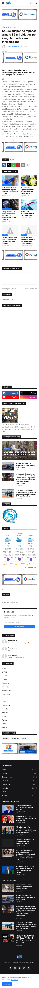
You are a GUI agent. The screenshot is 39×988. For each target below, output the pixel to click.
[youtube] (19, 968)
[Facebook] (4, 165)
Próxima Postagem (29, 289)
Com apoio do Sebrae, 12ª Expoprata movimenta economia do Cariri (25, 841)
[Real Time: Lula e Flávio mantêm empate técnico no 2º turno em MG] (8, 819)
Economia (5, 683)
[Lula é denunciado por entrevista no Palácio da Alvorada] (8, 809)
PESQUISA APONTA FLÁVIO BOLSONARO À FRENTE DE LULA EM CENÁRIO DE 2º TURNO (25, 869)
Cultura (4, 679)
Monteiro (5, 709)
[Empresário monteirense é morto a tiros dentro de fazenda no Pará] (8, 888)
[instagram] (24, 968)
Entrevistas (6, 694)
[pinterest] (28, 968)
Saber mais (14, 980)
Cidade (4, 676)
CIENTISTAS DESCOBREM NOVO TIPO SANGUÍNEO (27, 213)
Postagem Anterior (9, 289)
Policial (4, 716)
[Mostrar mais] (27, 165)
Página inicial (6, 27)
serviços (21, 99)
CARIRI (4, 672)
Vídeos (4, 727)
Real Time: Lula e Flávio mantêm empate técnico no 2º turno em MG (26, 818)
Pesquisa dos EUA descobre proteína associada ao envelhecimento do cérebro (9, 215)
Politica (4, 720)
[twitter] (15, 968)
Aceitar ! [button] (7, 984)
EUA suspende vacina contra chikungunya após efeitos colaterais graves (10, 190)
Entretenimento (7, 690)
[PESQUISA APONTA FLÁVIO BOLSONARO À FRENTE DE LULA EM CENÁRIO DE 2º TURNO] (8, 870)
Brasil (4, 668)
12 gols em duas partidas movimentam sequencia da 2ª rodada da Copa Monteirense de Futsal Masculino (26, 493)
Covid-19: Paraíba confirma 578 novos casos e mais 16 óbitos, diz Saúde (28, 240)
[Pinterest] (18, 165)
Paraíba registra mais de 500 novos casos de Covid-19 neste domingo (9, 240)
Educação (5, 687)
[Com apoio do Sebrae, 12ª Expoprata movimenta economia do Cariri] (8, 843)
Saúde (15, 27)
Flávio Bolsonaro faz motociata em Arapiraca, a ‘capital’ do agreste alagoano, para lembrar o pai (26, 830)
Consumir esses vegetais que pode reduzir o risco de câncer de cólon (27, 190)
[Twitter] (9, 165)
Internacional (6, 705)
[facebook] (10, 968)
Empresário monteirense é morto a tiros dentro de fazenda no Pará (25, 886)
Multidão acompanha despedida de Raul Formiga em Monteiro (25, 465)
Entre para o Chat (8, 300)
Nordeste (5, 712)
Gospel (4, 701)
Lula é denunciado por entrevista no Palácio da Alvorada (24, 807)
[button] (3, 3)
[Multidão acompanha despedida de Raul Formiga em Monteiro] (8, 466)
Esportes (5, 698)
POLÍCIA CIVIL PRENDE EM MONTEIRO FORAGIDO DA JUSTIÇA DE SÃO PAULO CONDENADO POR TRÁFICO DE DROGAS (25, 939)
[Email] (23, 165)
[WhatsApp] (13, 165)
